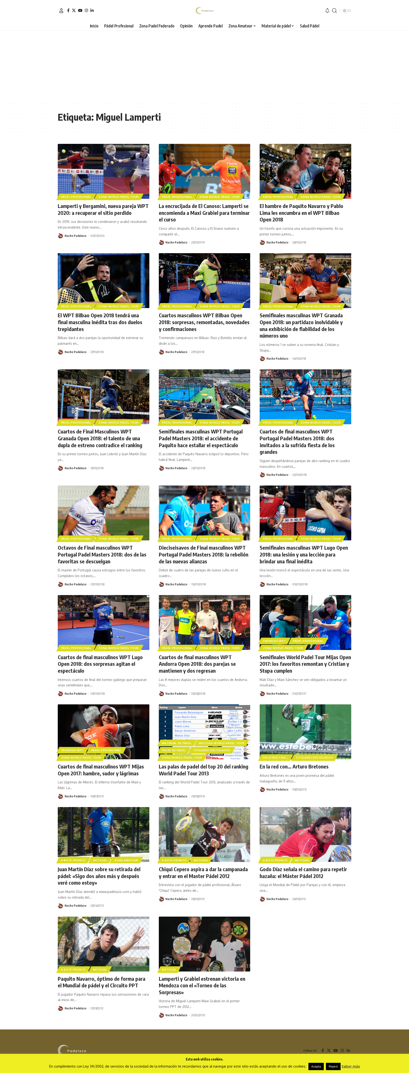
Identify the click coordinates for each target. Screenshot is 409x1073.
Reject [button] (333, 1066)
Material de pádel (176, 743)
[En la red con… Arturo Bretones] (305, 731)
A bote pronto (73, 860)
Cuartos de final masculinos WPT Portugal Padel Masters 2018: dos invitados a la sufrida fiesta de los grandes (297, 441)
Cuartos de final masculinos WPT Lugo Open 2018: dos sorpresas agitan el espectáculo (100, 664)
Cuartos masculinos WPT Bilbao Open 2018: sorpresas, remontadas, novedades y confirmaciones (204, 322)
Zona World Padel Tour (118, 197)
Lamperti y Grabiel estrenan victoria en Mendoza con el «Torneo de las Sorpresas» (202, 985)
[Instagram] (86, 10)
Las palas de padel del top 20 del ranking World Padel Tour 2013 (203, 770)
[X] (74, 10)
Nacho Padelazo (75, 236)
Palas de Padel (174, 750)
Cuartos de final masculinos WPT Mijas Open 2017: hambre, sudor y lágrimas (101, 770)
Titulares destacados (211, 750)
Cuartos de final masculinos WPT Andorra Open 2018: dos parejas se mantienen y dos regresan (197, 664)
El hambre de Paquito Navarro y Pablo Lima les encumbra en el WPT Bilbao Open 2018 (301, 213)
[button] (61, 10)
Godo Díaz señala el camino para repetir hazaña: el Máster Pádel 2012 (303, 872)
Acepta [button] (316, 1066)
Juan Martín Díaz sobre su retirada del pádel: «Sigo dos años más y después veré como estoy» (99, 876)
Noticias (100, 860)
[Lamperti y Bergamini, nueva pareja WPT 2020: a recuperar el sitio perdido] (103, 171)
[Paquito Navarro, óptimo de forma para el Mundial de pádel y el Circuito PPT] (103, 944)
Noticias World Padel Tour (222, 743)
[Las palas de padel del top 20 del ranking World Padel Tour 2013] (204, 731)
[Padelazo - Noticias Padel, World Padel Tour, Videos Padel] (204, 11)
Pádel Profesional (76, 197)
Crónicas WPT (274, 641)
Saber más (351, 1066)
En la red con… (276, 757)
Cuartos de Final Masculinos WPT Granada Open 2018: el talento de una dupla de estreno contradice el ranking (100, 438)
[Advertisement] (204, 66)
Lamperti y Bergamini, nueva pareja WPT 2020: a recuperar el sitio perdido (103, 209)
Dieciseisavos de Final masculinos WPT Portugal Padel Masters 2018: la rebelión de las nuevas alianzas (203, 554)
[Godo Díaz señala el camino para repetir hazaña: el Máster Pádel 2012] (305, 834)
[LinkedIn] (92, 10)
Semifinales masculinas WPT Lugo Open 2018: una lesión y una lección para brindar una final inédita (304, 554)
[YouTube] (80, 10)
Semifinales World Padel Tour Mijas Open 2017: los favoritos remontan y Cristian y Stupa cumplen (305, 664)
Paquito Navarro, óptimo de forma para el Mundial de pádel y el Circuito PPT (101, 982)
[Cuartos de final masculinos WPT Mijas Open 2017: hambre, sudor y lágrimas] (103, 731)
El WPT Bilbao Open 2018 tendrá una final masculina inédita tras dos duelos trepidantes (100, 322)
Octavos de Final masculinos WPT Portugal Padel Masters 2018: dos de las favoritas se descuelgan (102, 554)
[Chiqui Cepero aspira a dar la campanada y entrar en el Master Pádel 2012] (204, 834)
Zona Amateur (126, 860)
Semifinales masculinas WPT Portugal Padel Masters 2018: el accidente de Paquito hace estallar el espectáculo (201, 438)
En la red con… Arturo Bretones (294, 766)
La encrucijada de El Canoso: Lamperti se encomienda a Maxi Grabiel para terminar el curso (204, 213)
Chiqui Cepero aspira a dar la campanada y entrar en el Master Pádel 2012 (203, 872)
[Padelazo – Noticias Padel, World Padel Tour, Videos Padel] (72, 1051)
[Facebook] (68, 10)
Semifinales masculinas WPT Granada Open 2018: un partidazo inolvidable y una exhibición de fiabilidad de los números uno (301, 325)
